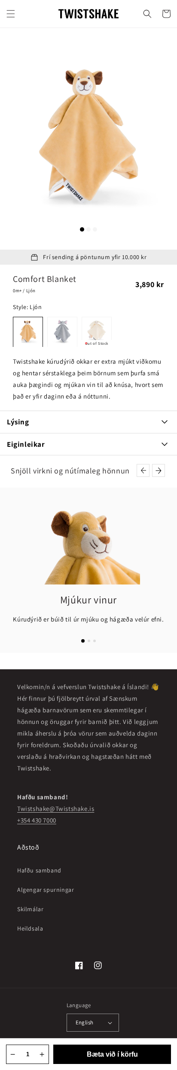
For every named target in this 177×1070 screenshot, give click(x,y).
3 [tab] (95, 229)
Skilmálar (30, 909)
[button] (10, 13)
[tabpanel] (88, 139)
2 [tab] (88, 229)
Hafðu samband (39, 870)
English (85, 1022)
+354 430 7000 (36, 820)
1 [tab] (82, 229)
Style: (27, 307)
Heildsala (30, 928)
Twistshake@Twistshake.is (55, 808)
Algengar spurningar (45, 890)
